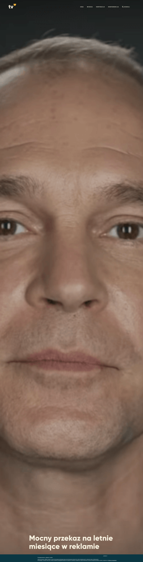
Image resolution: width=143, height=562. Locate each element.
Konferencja (113, 7)
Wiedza (90, 7)
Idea (82, 7)
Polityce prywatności (112, 560)
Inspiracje (100, 7)
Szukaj (127, 7)
